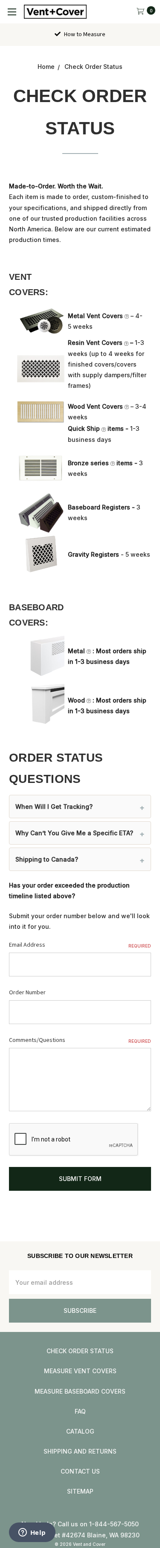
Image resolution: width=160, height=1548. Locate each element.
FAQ (80, 1411)
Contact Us (80, 1471)
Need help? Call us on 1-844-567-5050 (80, 1524)
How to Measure (84, 34)
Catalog (80, 1431)
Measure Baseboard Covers (80, 1391)
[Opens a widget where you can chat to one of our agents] (32, 1533)
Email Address (80, 945)
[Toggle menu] (11, 11)
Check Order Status (80, 1350)
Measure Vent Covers (80, 1370)
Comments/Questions (80, 1040)
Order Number (27, 992)
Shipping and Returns (80, 1451)
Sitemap (80, 1491)
